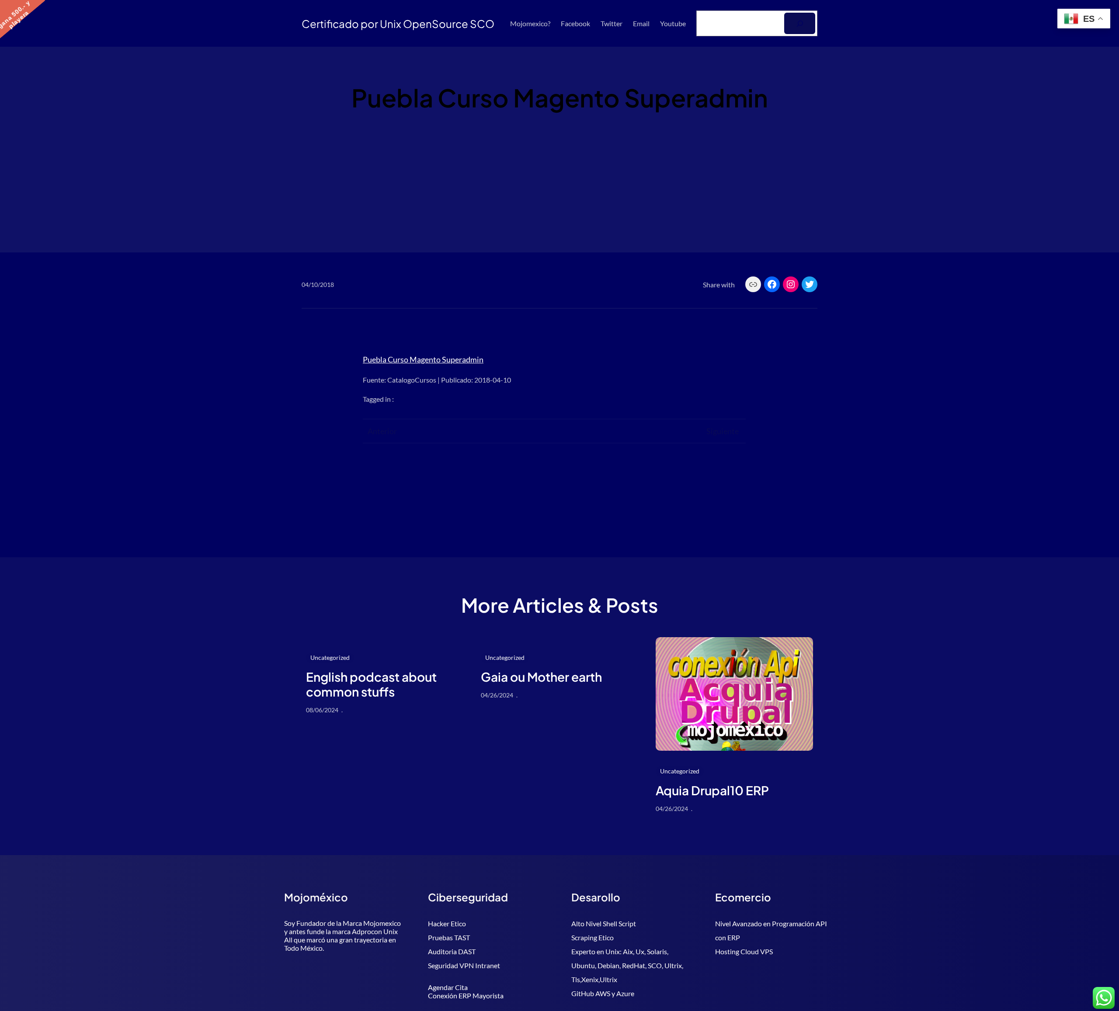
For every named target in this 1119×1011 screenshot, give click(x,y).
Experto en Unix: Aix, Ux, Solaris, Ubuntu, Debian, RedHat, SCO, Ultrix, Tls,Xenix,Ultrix (627, 965)
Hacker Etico (447, 923)
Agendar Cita (448, 987)
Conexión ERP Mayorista (466, 995)
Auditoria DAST (452, 951)
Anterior (382, 431)
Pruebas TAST (449, 937)
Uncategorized (330, 657)
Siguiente (722, 431)
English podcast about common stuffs (371, 684)
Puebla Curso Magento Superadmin (423, 359)
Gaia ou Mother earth (541, 676)
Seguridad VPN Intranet (464, 965)
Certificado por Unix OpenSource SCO (398, 23)
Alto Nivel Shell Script (603, 923)
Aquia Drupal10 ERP (712, 790)
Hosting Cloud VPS (744, 951)
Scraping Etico (592, 937)
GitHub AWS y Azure (602, 993)
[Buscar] (799, 23)
